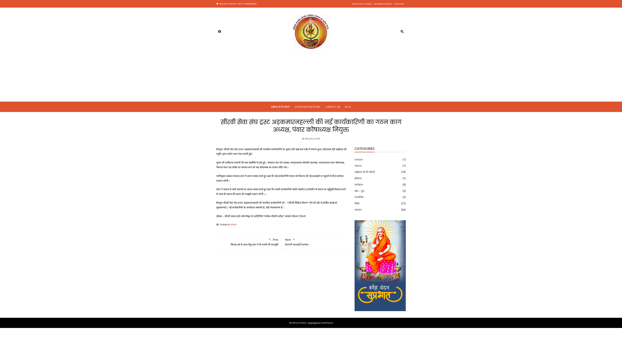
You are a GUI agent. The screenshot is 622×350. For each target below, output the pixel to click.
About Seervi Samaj (362, 3)
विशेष (357, 203)
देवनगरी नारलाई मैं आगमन (296, 242)
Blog (348, 106)
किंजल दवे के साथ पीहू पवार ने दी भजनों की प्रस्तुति (254, 242)
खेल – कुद (359, 191)
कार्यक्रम (359, 184)
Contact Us (332, 106)
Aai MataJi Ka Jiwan (383, 3)
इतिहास (358, 178)
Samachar (399, 3)
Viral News (313, 322)
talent (358, 165)
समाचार (233, 224)
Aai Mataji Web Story (307, 106)
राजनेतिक (359, 197)
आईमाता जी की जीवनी (280, 106)
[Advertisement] (311, 77)
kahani (359, 159)
